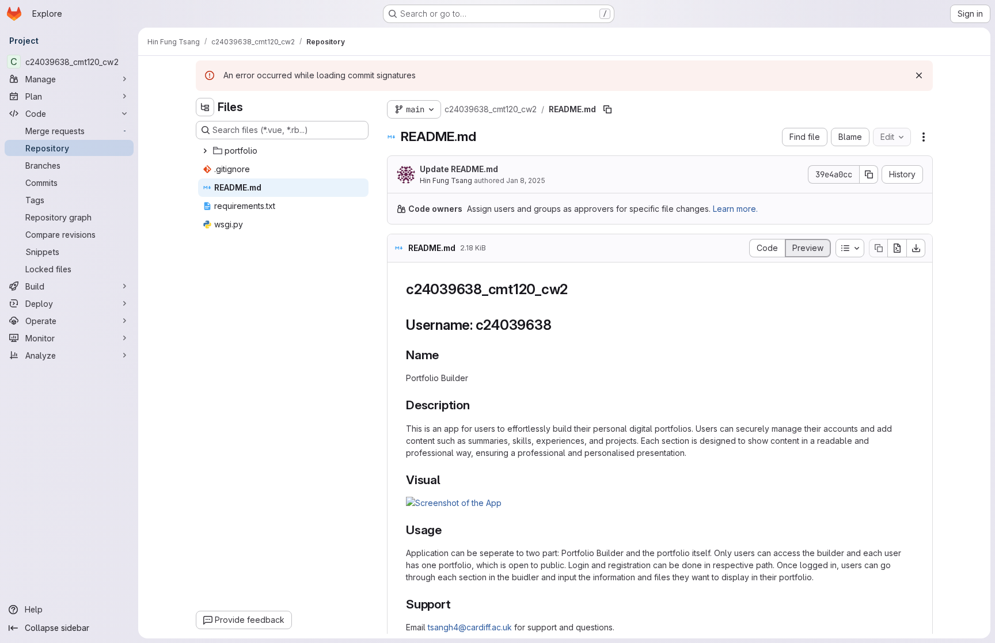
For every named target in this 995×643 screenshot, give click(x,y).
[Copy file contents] (878, 248)
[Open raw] (897, 248)
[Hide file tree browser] (205, 107)
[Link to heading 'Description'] (476, 405)
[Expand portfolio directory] (205, 151)
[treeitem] (283, 151)
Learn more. (735, 209)
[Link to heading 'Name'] (445, 355)
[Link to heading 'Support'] (457, 604)
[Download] (916, 248)
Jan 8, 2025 (525, 180)
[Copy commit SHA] (869, 174)
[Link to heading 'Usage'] (448, 530)
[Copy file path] (607, 109)
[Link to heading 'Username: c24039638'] (558, 325)
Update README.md (459, 169)
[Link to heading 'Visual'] (447, 480)
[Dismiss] (919, 75)
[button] (454, 503)
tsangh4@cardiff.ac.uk (470, 627)
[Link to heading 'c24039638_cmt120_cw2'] (575, 289)
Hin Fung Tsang (446, 180)
